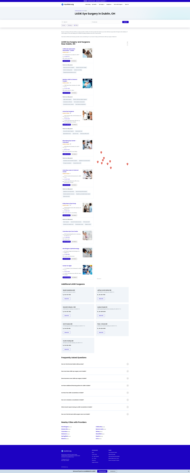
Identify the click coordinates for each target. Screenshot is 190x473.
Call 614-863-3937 (66, 215)
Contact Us (112, 471)
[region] (113, 160)
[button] (98, 162)
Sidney (99, 431)
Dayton (99, 436)
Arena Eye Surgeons (68, 111)
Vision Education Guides (113, 452)
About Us (127, 4)
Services (63, 25)
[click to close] (188, 471)
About (93, 452)
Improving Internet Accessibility (114, 456)
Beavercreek (101, 429)
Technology (70, 25)
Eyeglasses (109, 4)
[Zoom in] (127, 42)
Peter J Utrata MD (102, 324)
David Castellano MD (69, 290)
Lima (98, 438)
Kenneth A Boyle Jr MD (69, 307)
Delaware (65, 434)
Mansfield (100, 434)
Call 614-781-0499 (66, 92)
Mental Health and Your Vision (114, 458)
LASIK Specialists (78, 10)
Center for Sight (67, 266)
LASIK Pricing (87, 4)
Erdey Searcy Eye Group (69, 203)
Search (125, 22)
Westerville (65, 429)
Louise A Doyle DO (102, 307)
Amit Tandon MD (67, 324)
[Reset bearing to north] (127, 45)
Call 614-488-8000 (66, 241)
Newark (65, 438)
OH (83, 10)
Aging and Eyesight (112, 454)
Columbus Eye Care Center (70, 231)
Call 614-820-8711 (66, 60)
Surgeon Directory (95, 462)
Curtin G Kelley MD (68, 341)
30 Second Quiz (102, 471)
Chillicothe (100, 427)
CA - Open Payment (95, 456)
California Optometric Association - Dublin (69, 49)
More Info (67, 298)
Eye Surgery (101, 4)
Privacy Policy (94, 454)
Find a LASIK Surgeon (118, 4)
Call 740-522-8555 (66, 277)
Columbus (65, 431)
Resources (94, 460)
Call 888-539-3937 (66, 154)
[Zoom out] (127, 43)
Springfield (66, 436)
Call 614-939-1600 (66, 184)
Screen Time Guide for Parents (114, 460)
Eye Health (94, 4)
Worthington (66, 427)
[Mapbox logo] (99, 278)
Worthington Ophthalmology (71, 248)
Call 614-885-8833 (66, 258)
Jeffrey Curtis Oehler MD (104, 290)
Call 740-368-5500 (66, 124)
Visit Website (73, 60)
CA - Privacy (94, 458)
